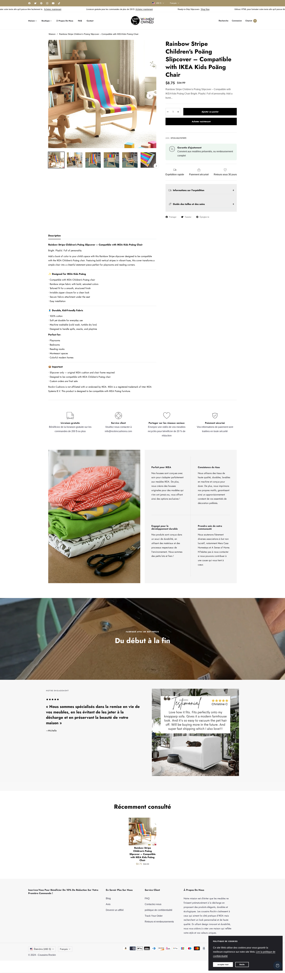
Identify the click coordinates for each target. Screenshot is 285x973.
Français (173, 3)
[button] (223, 21)
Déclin (242, 964)
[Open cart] (277, 965)
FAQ (147, 898)
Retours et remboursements (159, 921)
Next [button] (150, 95)
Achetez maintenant (74, 9)
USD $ (158, 3)
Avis (108, 904)
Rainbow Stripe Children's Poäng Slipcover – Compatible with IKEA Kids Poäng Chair (142, 854)
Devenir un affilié (115, 910)
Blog (108, 898)
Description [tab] (54, 235)
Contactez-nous (153, 904)
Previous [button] (55, 95)
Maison (52, 34)
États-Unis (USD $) (42, 949)
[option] (102, 94)
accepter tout (222, 964)
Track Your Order (154, 916)
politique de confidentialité (158, 910)
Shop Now (135, 9)
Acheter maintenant (201, 121)
